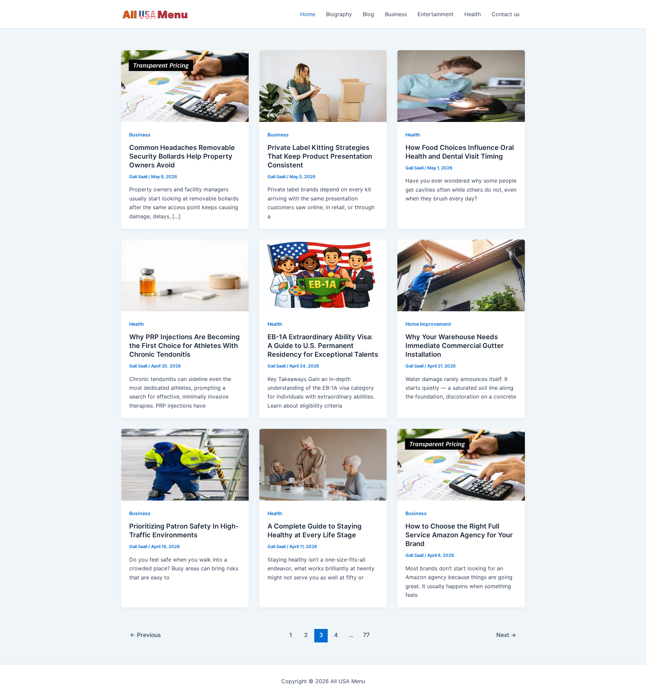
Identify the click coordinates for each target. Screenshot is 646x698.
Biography (339, 14)
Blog (368, 14)
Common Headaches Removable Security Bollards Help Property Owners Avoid (182, 156)
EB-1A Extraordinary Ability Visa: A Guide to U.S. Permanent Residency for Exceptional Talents (322, 345)
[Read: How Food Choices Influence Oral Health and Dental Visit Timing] (461, 85)
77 (366, 634)
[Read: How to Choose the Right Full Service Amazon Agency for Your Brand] (461, 464)
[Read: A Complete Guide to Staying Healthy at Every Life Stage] (323, 464)
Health (472, 14)
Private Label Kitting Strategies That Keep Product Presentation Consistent (319, 156)
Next (506, 634)
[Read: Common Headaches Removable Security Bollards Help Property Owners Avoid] (185, 85)
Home (307, 14)
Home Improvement (428, 324)
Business (396, 14)
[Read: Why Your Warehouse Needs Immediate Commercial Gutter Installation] (461, 275)
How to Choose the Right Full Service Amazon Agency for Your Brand (459, 535)
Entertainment (436, 14)
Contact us (505, 14)
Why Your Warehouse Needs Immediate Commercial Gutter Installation (454, 345)
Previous (145, 634)
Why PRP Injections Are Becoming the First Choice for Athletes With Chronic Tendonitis (184, 345)
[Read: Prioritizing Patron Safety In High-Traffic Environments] (185, 464)
